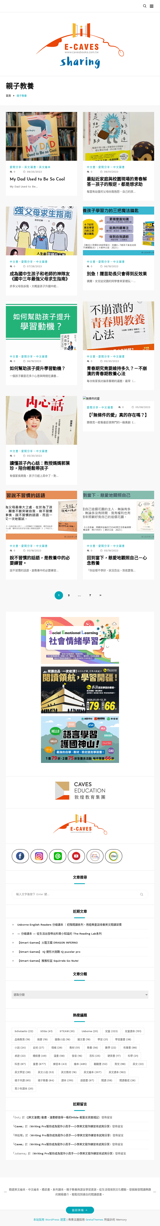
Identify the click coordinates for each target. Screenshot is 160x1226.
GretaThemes (94, 1219)
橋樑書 (39, 1055)
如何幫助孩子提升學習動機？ (38, 369)
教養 (92, 1047)
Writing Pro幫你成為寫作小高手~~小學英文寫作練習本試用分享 (69, 1126)
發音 (77, 1055)
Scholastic (24, 1031)
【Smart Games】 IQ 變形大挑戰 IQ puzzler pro (48, 951)
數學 (110, 1047)
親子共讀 (23, 1080)
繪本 (80, 1064)
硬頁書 (114, 1055)
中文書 (91, 167)
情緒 (56, 1047)
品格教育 (22, 1039)
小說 (20, 1047)
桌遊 (20, 1055)
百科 (94, 1055)
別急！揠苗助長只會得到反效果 (117, 274)
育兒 (120, 1064)
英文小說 (46, 1072)
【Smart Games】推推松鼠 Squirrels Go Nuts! (47, 960)
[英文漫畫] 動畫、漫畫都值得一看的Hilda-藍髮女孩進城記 (63, 1117)
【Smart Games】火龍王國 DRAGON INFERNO (47, 942)
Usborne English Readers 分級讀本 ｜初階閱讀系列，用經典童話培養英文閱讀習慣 (69, 924)
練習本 (60, 1064)
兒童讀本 (133, 1031)
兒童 (111, 1031)
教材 (74, 1047)
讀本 (67, 1080)
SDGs (46, 1031)
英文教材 (68, 1072)
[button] (144, 6)
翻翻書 (100, 1064)
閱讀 (106, 1080)
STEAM (67, 1031)
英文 (138, 1064)
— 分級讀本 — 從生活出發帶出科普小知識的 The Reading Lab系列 (59, 933)
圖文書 (83, 1039)
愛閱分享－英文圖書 (23, 167)
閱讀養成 (127, 1080)
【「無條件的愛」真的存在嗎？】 (118, 415)
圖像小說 (62, 1039)
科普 (20, 1064)
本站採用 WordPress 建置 (50, 1219)
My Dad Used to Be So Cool (37, 179)
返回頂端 (78, 1210)
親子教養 (46, 1080)
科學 (133, 1055)
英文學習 (23, 1072)
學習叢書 (123, 1039)
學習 (103, 1039)
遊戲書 (87, 1080)
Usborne (90, 1031)
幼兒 (38, 1047)
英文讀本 (117, 1072)
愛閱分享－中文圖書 (111, 167)
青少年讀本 (24, 1088)
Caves (18, 1126)
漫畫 (59, 1055)
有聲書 (130, 1047)
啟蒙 (42, 1039)
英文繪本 (45, 167)
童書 (39, 1064)
